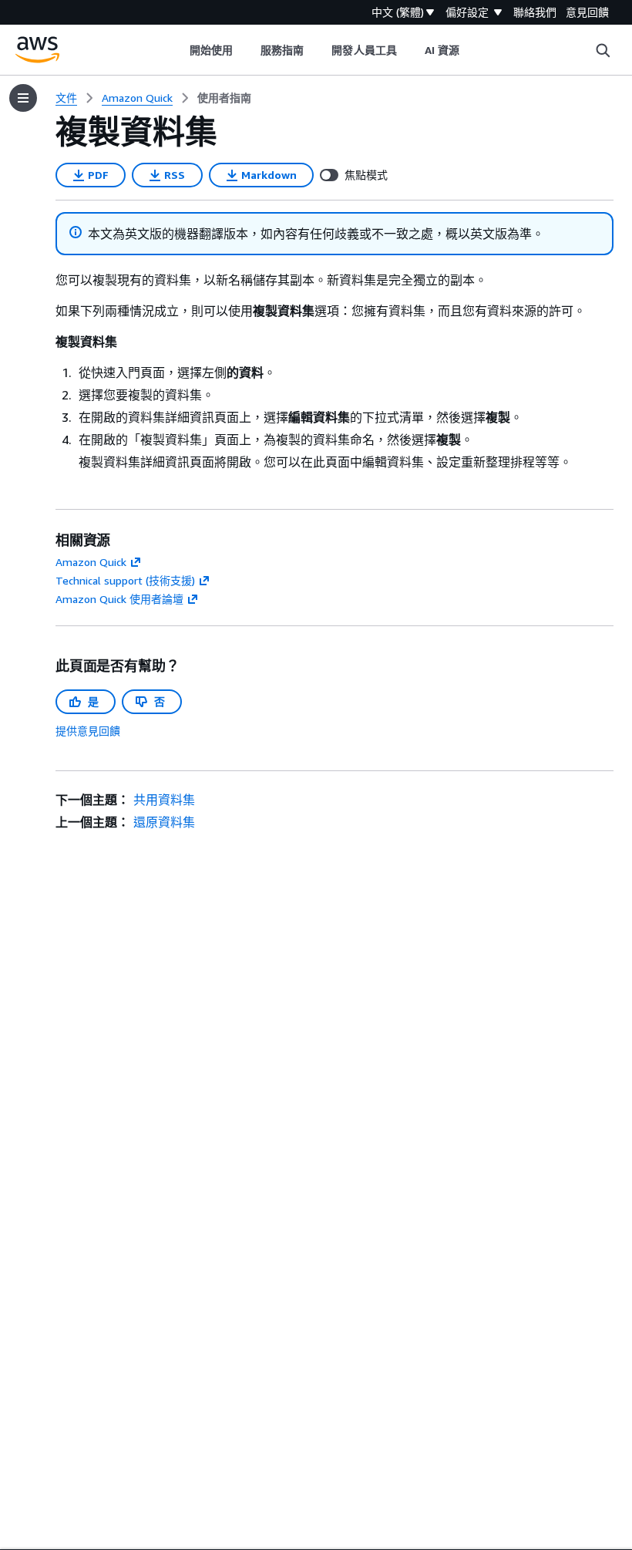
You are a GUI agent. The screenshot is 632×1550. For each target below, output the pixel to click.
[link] (224, 98)
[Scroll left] (177, 50)
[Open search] (603, 50)
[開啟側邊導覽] (23, 98)
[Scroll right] (471, 50)
